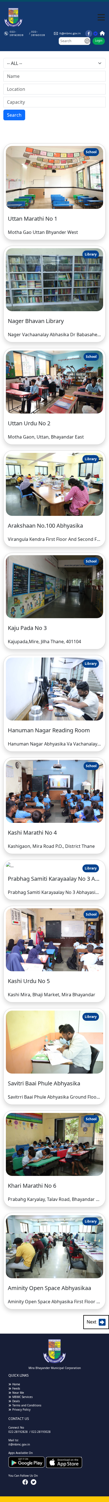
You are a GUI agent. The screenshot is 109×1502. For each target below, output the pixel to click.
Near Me (18, 1393)
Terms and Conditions (26, 1405)
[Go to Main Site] (101, 33)
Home (16, 1384)
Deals (16, 1401)
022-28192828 (16, 33)
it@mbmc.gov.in (70, 33)
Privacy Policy (21, 1409)
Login (98, 40)
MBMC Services (22, 1397)
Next (93, 1322)
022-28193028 (38, 33)
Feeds (16, 1388)
